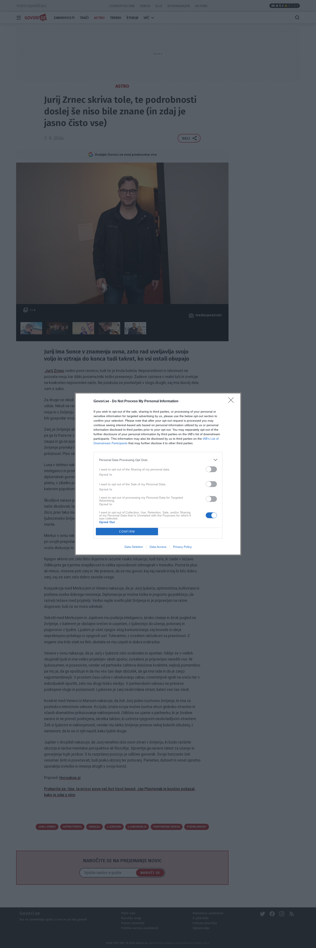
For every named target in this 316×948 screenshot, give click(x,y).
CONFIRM (127, 531)
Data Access (158, 547)
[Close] (232, 401)
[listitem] (158, 460)
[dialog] (158, 474)
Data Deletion (133, 547)
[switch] (211, 469)
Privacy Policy (182, 547)
